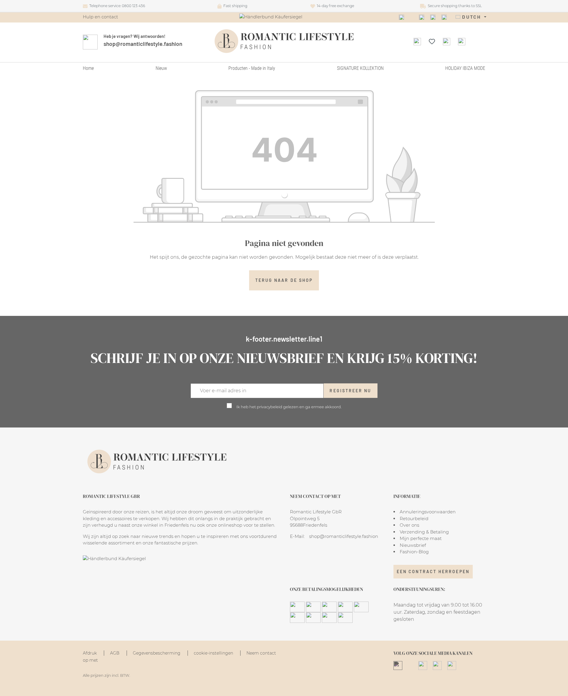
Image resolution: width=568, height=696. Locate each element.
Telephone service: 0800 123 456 (116, 6)
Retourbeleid (414, 518)
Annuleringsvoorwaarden (428, 512)
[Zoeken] (417, 41)
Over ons (409, 525)
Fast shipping (234, 6)
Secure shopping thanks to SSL (454, 6)
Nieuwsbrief (413, 545)
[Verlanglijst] (432, 41)
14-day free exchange (334, 6)
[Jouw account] (446, 41)
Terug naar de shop (284, 280)
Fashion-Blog (414, 551)
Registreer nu (350, 390)
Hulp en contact (100, 17)
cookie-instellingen (214, 653)
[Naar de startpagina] (284, 41)
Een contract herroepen (433, 571)
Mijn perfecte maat (421, 538)
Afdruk (90, 653)
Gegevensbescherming (157, 653)
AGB (115, 653)
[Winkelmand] (461, 41)
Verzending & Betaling (424, 532)
